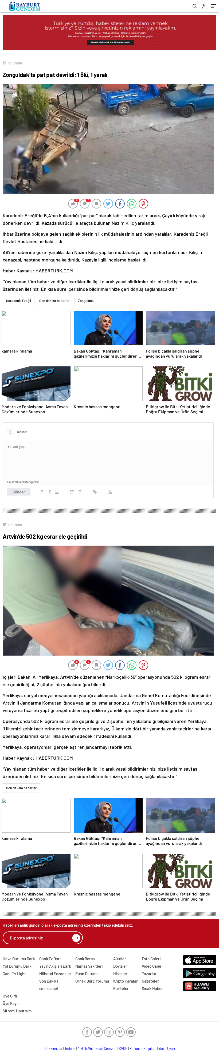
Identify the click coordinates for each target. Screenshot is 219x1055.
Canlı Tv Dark (50, 958)
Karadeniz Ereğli (18, 300)
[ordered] (72, 492)
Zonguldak (86, 300)
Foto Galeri (151, 958)
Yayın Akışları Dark (55, 966)
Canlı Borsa (85, 958)
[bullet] (79, 492)
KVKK (123, 1048)
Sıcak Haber (152, 988)
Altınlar (119, 958)
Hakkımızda (53, 1048)
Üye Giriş (10, 995)
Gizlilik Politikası (89, 1048)
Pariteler (121, 988)
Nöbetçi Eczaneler (55, 973)
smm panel (48, 988)
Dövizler (120, 966)
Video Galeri (152, 966)
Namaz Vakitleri (89, 966)
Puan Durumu (87, 973)
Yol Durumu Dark (17, 966)
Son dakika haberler (54, 300)
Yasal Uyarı (167, 1048)
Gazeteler (150, 981)
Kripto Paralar (125, 981)
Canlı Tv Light (14, 973)
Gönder (19, 491)
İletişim (69, 1048)
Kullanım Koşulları (143, 1048)
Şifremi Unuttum (17, 1010)
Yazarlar (149, 973)
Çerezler (110, 1048)
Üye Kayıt (11, 1003)
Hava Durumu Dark (19, 958)
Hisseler (120, 973)
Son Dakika (48, 981)
